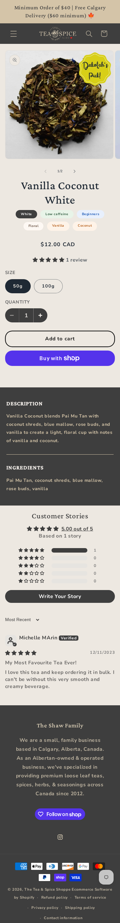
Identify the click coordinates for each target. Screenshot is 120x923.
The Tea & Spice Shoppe (47, 889)
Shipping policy (80, 907)
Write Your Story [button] (60, 596)
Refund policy (54, 897)
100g (48, 286)
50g (18, 286)
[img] (21, 653)
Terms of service (90, 897)
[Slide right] (75, 171)
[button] (13, 33)
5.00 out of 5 (77, 528)
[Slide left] (45, 171)
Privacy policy (44, 907)
